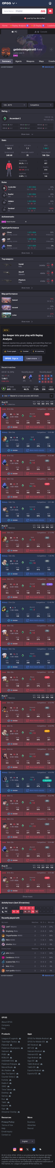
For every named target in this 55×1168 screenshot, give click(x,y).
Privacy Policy (8, 1122)
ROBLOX (5, 1058)
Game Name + (13, 11)
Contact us (6, 1135)
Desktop (5, 1093)
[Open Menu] (50, 3)
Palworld (5, 1045)
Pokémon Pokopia (9, 1064)
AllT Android (33, 1045)
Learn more (32, 358)
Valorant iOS (33, 1054)
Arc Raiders (6, 1070)
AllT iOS (31, 1048)
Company (6, 1025)
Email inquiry (7, 1132)
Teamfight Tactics (9, 1042)
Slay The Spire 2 (8, 1074)
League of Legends (10, 1038)
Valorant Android (35, 1051)
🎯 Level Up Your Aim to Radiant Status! (34, 18)
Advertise (32, 1125)
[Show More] (14, 3)
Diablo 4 (5, 1083)
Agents (18, 61)
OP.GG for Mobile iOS (36, 1042)
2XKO (4, 1086)
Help (3, 1128)
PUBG (4, 1054)
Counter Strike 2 (8, 1077)
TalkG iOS (32, 1067)
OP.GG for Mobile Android (38, 1038)
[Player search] (42, 11)
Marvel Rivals (7, 1067)
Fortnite (5, 1080)
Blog (3, 1028)
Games (5, 1096)
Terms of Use (7, 1125)
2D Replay (38, 25)
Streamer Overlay (9, 1112)
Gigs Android (33, 1058)
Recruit (31, 1128)
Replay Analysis (20, 25)
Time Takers (7, 1089)
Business (31, 1122)
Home (4, 25)
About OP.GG (7, 1022)
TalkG (4, 1102)
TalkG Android (33, 1064)
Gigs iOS (31, 1061)
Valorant (5, 1051)
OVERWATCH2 (8, 1061)
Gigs (3, 1109)
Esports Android (34, 1070)
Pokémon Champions (11, 1048)
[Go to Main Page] (6, 3)
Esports (5, 1105)
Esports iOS (32, 1074)
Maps (41, 61)
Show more (27, 897)
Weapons (30, 61)
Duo (3, 1099)
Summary (6, 61)
